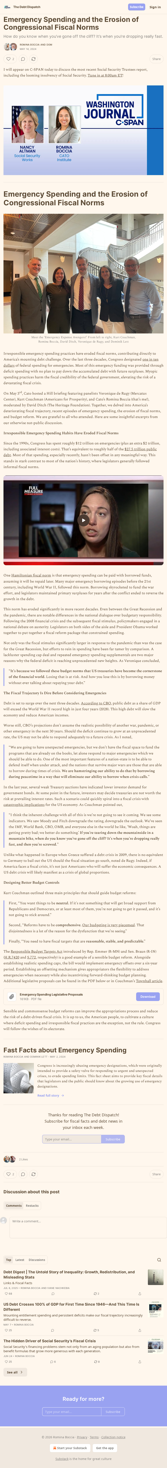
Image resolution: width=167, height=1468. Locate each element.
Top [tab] (8, 1260)
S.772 (31, 957)
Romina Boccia (30, 44)
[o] (83, 520)
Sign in (155, 7)
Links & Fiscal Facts (17, 1283)
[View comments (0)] (23, 59)
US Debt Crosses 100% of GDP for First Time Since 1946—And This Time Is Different (71, 1307)
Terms (94, 1437)
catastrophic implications (24, 805)
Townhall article (149, 981)
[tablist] (22, 1205)
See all (12, 1372)
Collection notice (113, 1437)
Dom (49, 44)
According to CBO (96, 703)
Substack (61, 1459)
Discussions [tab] (37, 1260)
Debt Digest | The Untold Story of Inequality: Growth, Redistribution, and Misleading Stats (69, 1274)
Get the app (105, 1448)
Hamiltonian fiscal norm (31, 575)
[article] (83, 1282)
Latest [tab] (19, 1260)
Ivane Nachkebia (58, 1288)
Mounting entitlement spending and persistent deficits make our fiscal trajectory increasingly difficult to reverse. (73, 1317)
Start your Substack (72, 1448)
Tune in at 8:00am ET (105, 75)
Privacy (82, 1437)
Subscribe (137, 7)
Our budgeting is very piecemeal (108, 925)
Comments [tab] (14, 1206)
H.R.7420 (11, 957)
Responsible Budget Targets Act (36, 951)
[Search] (159, 1260)
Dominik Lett (38, 1056)
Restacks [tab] (32, 1206)
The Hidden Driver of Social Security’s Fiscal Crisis (49, 1341)
